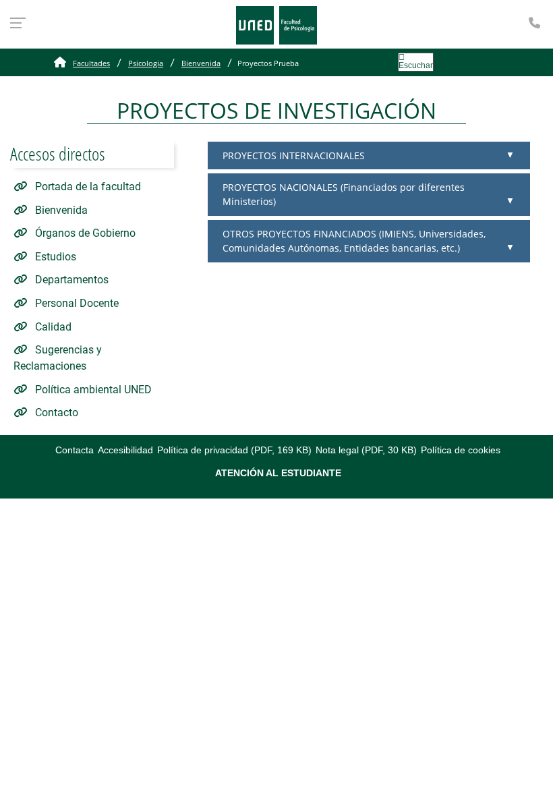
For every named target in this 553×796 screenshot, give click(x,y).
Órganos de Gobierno (84, 233)
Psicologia (145, 63)
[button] (369, 155)
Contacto (55, 412)
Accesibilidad (125, 450)
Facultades (91, 63)
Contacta (74, 450)
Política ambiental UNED (92, 389)
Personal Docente (75, 303)
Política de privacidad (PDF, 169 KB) (234, 450)
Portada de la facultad (86, 186)
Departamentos (70, 279)
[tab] (369, 155)
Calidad (51, 326)
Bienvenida (201, 63)
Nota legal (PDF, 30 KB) (366, 450)
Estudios (54, 256)
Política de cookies (460, 450)
